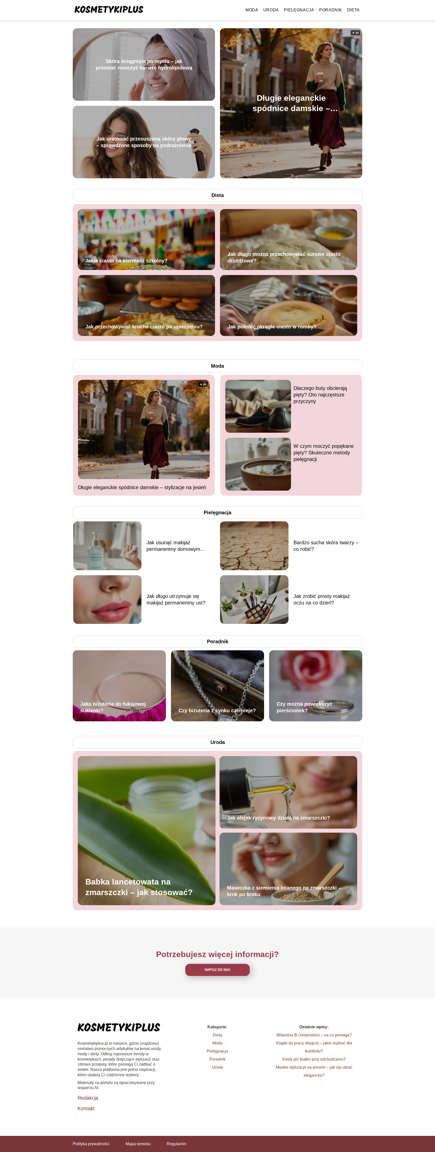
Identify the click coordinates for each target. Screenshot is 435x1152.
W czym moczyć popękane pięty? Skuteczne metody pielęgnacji (324, 452)
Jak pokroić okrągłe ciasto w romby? (272, 326)
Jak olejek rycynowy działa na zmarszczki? (278, 818)
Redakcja (88, 1098)
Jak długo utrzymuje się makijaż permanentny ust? (176, 599)
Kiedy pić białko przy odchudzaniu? (314, 1059)
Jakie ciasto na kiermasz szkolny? (126, 260)
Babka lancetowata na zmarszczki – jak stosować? (139, 887)
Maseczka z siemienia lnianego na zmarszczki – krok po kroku (284, 891)
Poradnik (330, 10)
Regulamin (176, 1144)
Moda (251, 10)
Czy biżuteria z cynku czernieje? (217, 710)
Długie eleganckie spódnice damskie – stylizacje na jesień (291, 103)
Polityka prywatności (91, 1144)
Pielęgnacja (299, 10)
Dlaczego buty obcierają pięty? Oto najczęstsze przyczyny (320, 394)
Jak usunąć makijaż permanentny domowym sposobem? (173, 546)
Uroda (271, 10)
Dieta (353, 10)
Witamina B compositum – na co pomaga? (314, 1035)
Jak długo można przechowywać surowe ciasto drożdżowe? (284, 257)
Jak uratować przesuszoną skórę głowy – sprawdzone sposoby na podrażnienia (143, 142)
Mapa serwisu (138, 1144)
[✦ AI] (320, 177)
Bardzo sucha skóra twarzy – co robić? (326, 546)
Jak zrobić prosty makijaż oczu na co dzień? (322, 599)
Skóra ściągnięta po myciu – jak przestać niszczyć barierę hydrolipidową (144, 64)
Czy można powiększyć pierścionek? (304, 707)
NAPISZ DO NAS (217, 970)
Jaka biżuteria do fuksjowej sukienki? (113, 707)
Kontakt (86, 1108)
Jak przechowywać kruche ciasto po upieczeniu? (144, 326)
